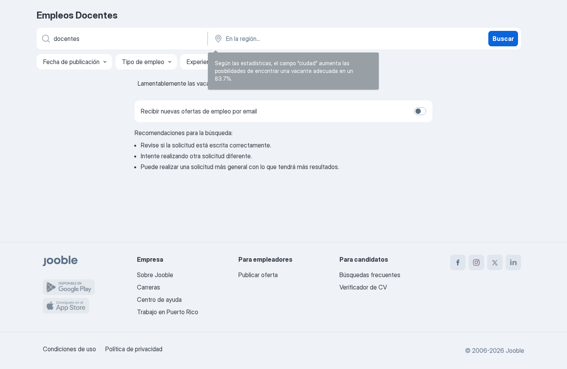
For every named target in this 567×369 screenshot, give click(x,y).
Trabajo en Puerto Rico (167, 312)
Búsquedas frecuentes (369, 275)
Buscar (503, 38)
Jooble (515, 350)
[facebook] (458, 262)
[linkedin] (513, 262)
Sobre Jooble (155, 275)
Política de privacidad (133, 349)
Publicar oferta (258, 275)
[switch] (420, 111)
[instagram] (476, 262)
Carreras (148, 287)
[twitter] (495, 262)
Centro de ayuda (159, 299)
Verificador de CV (363, 287)
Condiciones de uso (69, 349)
